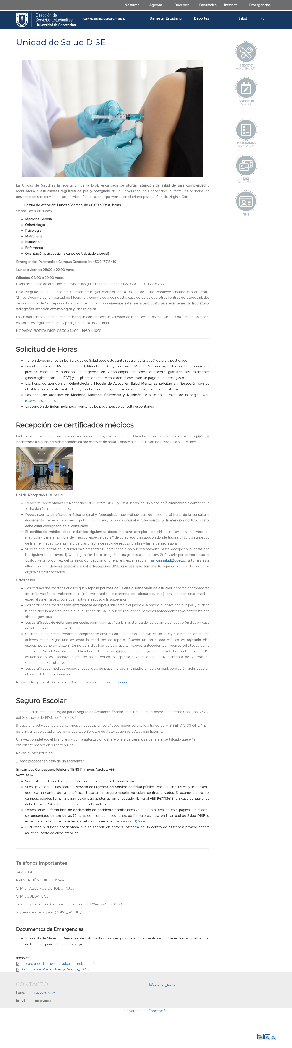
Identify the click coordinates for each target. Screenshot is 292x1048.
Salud (242, 18)
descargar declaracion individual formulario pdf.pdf (60, 964)
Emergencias (259, 5)
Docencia (181, 5)
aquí (123, 682)
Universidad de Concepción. (146, 1011)
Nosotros (132, 5)
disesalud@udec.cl (170, 560)
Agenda (155, 5)
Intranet (230, 5)
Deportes (201, 18)
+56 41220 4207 (44, 992)
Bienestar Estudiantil (165, 18)
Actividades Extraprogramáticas (104, 18)
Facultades (207, 5)
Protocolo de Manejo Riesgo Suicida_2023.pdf (57, 969)
